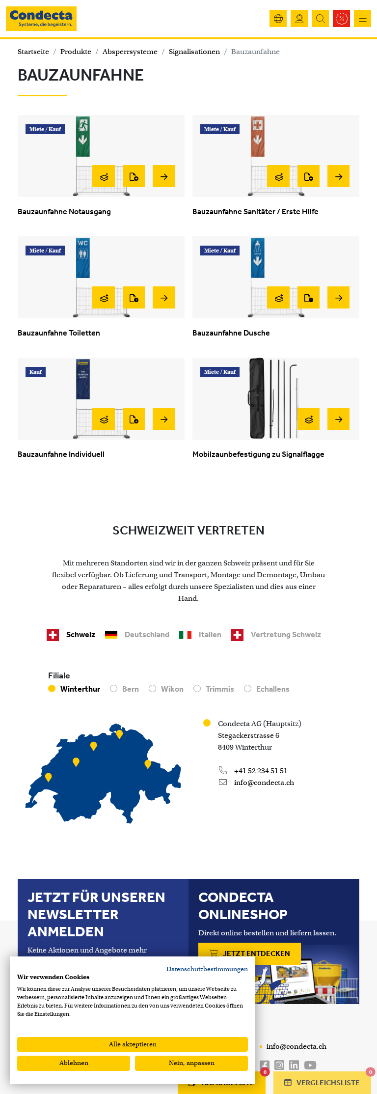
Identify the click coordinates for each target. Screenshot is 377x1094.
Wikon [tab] (172, 689)
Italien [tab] (210, 634)
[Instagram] (279, 1065)
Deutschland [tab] (147, 634)
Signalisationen (194, 51)
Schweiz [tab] (80, 634)
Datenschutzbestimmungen (207, 969)
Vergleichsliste (333, 1079)
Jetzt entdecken (255, 953)
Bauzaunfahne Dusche (231, 332)
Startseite (33, 51)
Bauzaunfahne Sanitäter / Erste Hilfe (255, 211)
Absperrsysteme (130, 51)
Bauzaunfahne (255, 51)
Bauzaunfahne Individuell (61, 454)
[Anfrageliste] (134, 176)
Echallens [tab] (273, 689)
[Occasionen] (341, 18)
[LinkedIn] (294, 1065)
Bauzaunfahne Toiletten (59, 332)
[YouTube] (310, 1065)
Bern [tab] (130, 689)
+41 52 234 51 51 (260, 770)
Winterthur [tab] (80, 689)
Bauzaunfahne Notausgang (64, 211)
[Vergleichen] (103, 176)
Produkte (75, 51)
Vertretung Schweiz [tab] (286, 634)
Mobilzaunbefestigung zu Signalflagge (258, 454)
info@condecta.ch (263, 782)
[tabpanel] (188, 751)
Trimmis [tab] (220, 689)
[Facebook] (264, 1065)
